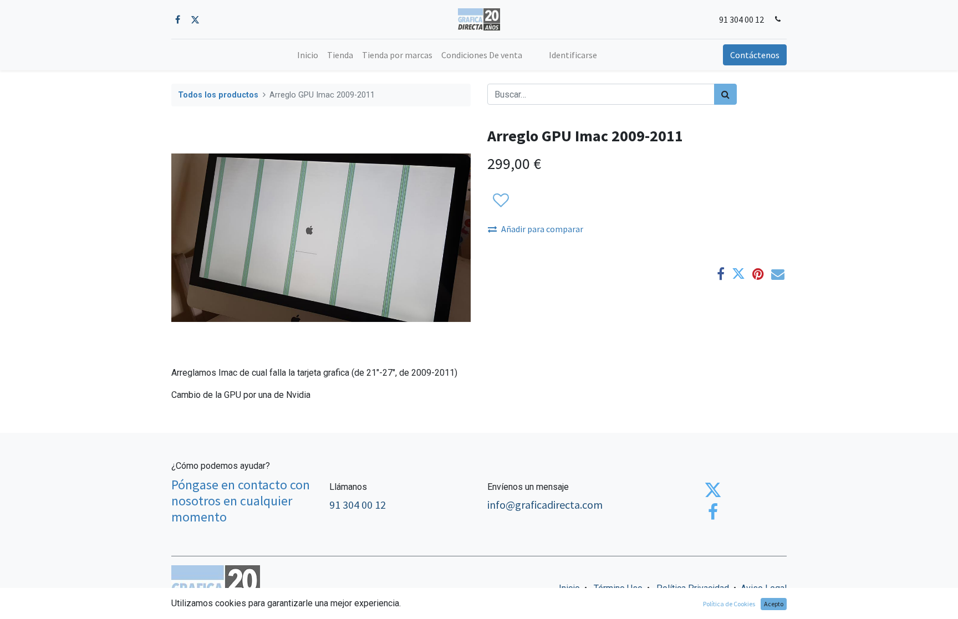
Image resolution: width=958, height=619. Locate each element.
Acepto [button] (773, 604)
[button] (500, 201)
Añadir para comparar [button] (542, 228)
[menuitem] (308, 55)
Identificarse (573, 54)
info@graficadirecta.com (545, 504)
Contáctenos (754, 54)
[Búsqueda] (725, 94)
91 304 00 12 (741, 19)
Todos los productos (218, 95)
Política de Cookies (729, 604)
